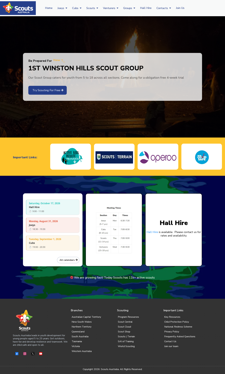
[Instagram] (25, 354)
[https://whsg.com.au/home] (18, 8)
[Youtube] (41, 354)
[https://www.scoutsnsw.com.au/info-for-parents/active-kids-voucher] (70, 157)
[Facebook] (17, 354)
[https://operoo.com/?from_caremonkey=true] (158, 157)
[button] (66, 8)
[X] (33, 354)
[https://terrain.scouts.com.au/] (114, 157)
